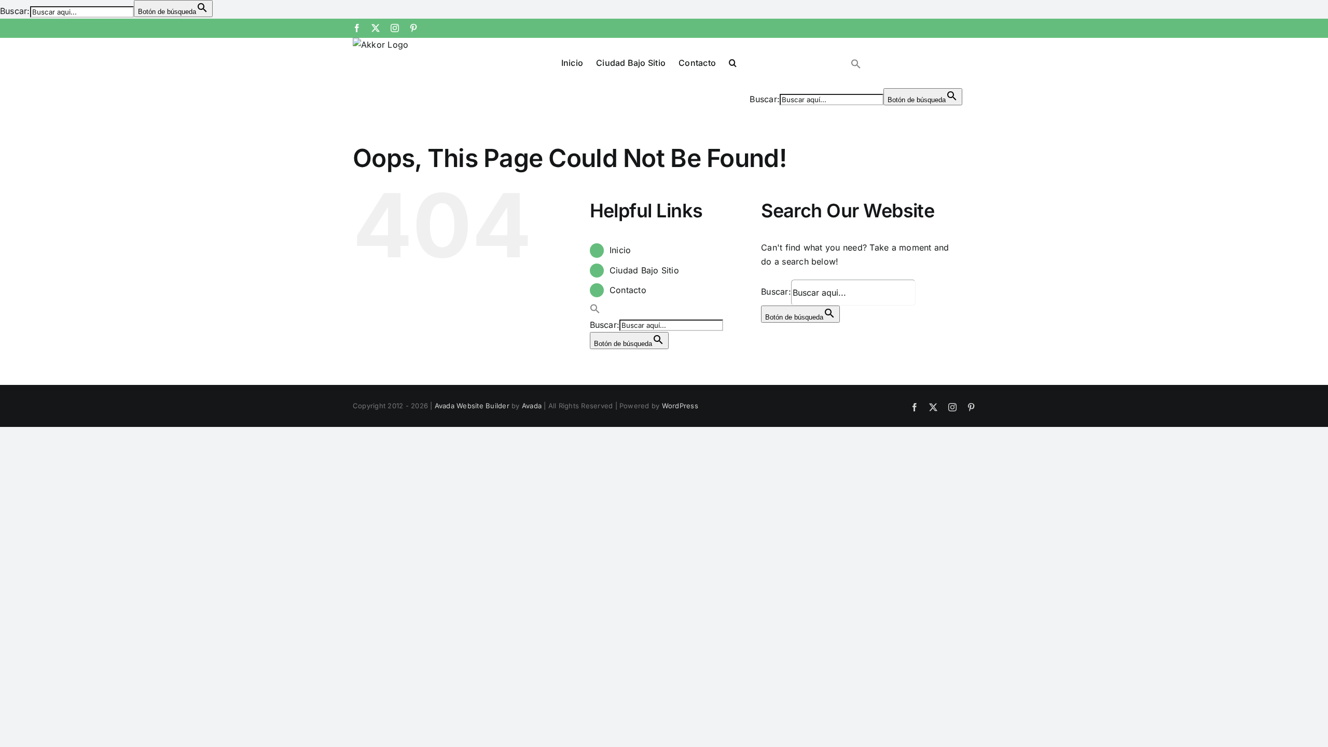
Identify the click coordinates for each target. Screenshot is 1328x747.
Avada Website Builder (472, 406)
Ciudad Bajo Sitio (644, 270)
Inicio (620, 250)
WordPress (680, 406)
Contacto (628, 290)
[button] (733, 62)
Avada (532, 406)
